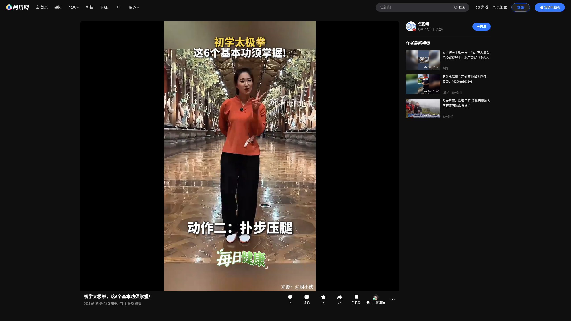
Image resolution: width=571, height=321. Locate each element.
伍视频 (423, 24)
